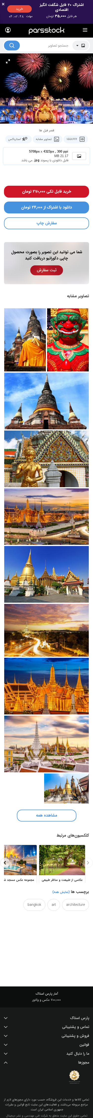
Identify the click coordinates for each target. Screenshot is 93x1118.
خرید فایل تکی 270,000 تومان (46, 191)
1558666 (71, 139)
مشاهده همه (46, 815)
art (54, 905)
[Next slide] (5, 863)
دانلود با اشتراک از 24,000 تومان (46, 207)
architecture (75, 905)
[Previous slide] (88, 863)
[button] (46, 1018)
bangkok (34, 905)
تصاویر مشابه (44, 139)
